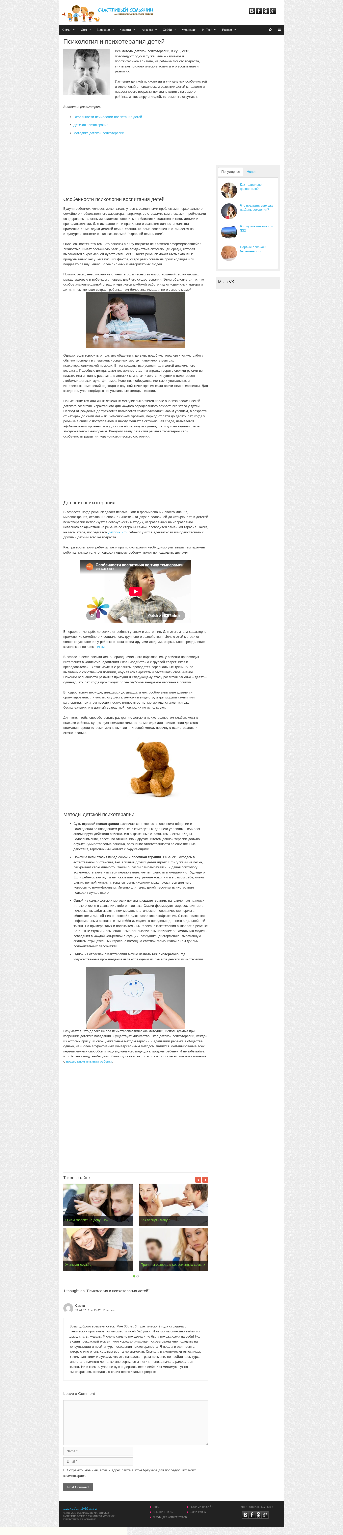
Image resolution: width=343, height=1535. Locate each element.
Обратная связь (163, 1512)
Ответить (109, 1310)
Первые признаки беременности (253, 249)
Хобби (167, 29)
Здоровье (103, 29)
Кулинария (189, 29)
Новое (251, 172)
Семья (66, 29)
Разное (227, 29)
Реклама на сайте (202, 1507)
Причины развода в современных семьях (173, 1265)
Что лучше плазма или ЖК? (256, 228)
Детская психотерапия (90, 125)
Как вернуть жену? (155, 1220)
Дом (84, 29)
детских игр (117, 532)
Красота (125, 29)
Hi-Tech (207, 29)
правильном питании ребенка (89, 1061)
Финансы (147, 29)
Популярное (230, 172)
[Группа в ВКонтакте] (252, 13)
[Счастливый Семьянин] (108, 11)
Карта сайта (198, 1512)
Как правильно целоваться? (251, 186)
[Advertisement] (135, 168)
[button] (74, 30)
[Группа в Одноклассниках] (266, 13)
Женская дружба (78, 1265)
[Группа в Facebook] (259, 13)
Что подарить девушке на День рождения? (256, 207)
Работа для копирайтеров (170, 1517)
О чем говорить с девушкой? (87, 1220)
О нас (156, 1507)
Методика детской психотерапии (98, 133)
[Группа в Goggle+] (273, 13)
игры (101, 647)
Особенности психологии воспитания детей (107, 117)
